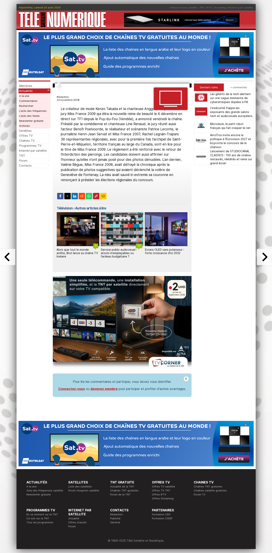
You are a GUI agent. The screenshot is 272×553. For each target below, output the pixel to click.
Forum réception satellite (83, 490)
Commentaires (28, 100)
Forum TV (199, 494)
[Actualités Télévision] (170, 109)
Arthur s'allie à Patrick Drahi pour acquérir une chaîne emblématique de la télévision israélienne (165, 254)
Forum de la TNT (120, 494)
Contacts (25, 165)
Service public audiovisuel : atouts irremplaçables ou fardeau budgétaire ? (75, 253)
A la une (24, 95)
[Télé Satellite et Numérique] (62, 20)
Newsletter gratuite (31, 120)
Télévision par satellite (183, 7)
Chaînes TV (27, 140)
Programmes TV (30, 145)
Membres (25, 86)
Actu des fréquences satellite (44, 490)
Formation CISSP (162, 518)
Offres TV (26, 136)
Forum (23, 160)
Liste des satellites (80, 486)
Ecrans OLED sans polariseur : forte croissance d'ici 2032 (120, 251)
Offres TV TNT (161, 490)
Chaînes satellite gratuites (210, 490)
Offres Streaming (162, 498)
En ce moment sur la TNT (42, 514)
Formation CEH (161, 514)
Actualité (73, 518)
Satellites (25, 131)
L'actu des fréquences (33, 110)
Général (115, 522)
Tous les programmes (39, 522)
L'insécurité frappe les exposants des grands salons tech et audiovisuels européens (231, 112)
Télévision (65, 208)
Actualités (26, 91)
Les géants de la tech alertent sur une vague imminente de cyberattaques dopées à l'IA (230, 98)
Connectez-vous (71, 389)
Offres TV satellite (163, 486)
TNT (201, 7)
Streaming (219, 7)
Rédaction (116, 514)
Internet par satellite (240, 7)
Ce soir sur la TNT (37, 518)
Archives (24, 125)
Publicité (115, 518)
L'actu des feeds (29, 115)
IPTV (209, 7)
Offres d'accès (77, 522)
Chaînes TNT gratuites (124, 490)
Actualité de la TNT (122, 486)
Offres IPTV (159, 494)
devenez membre (104, 389)
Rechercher (26, 105)
